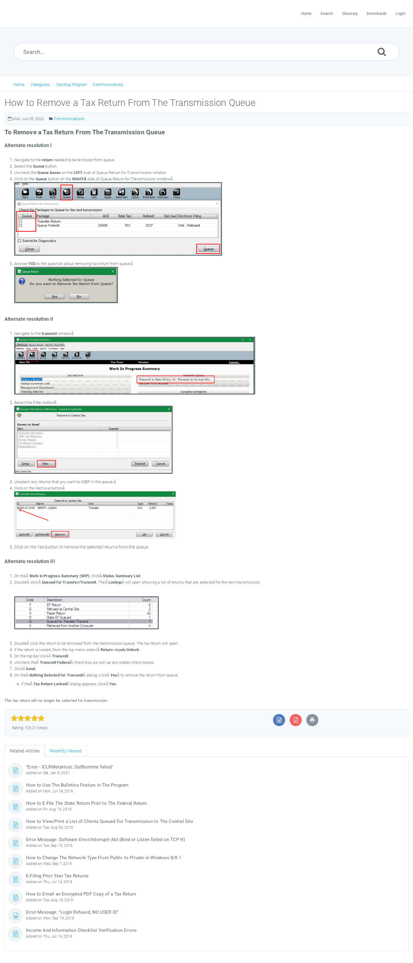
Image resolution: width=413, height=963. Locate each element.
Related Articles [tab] (25, 750)
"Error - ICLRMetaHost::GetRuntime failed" (69, 767)
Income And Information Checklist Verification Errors (81, 930)
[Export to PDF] (296, 720)
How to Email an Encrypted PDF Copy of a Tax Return (81, 894)
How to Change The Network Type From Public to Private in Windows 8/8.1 (103, 857)
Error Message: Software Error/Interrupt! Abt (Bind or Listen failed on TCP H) (105, 839)
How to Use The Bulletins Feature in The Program (77, 785)
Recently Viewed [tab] (65, 750)
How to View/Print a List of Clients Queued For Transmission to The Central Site (109, 821)
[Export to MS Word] (279, 720)
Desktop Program (72, 84)
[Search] (382, 51)
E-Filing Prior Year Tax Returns (57, 876)
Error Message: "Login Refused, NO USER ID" (72, 912)
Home (19, 84)
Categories (40, 84)
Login (400, 13)
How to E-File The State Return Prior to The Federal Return (86, 803)
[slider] (27, 718)
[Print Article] (312, 720)
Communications (108, 84)
